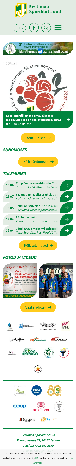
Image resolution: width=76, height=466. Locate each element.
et (18, 28)
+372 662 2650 (43, 445)
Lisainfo (66, 185)
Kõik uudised (36, 138)
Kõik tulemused (36, 245)
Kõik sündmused (35, 161)
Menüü (58, 27)
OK (36, 458)
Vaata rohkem (35, 307)
